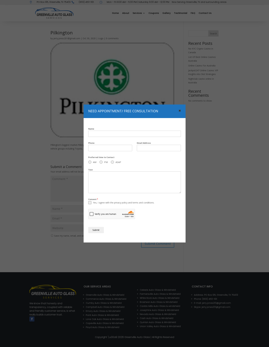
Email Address (144, 143)
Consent (93, 199)
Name (91, 129)
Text (90, 169)
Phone (91, 143)
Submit (95, 229)
